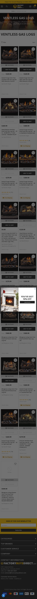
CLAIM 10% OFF (27, 302)
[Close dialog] (35, 288)
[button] (3, 595)
